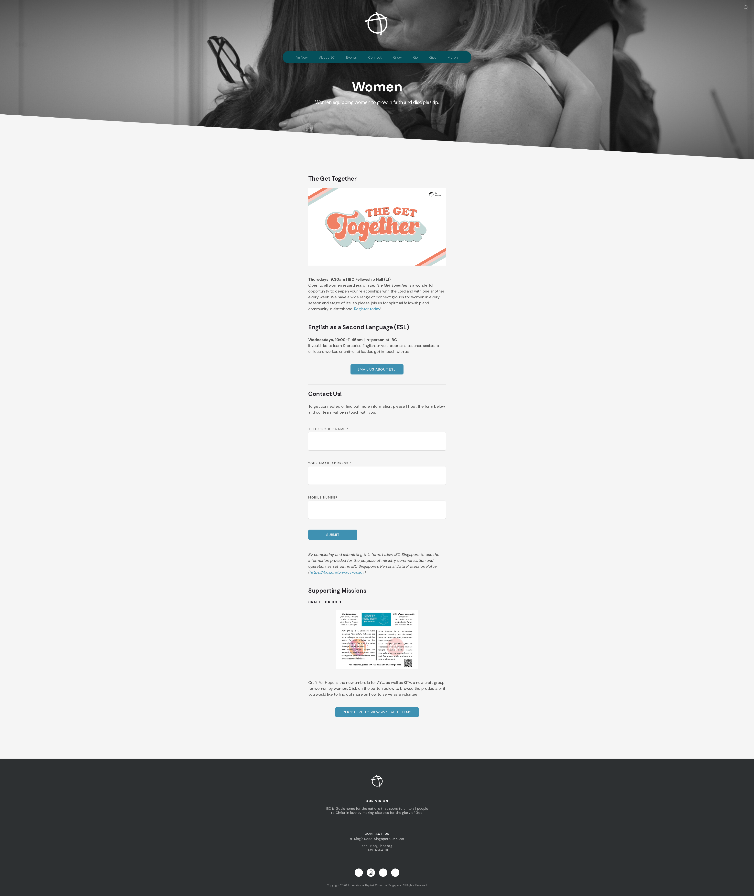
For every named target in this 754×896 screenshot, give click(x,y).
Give (432, 57)
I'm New (302, 57)
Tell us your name (328, 429)
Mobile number (323, 497)
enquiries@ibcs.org (376, 846)
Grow (397, 57)
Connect (375, 57)
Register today (367, 308)
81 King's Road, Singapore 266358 (377, 838)
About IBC (327, 57)
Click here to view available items (377, 712)
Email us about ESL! (377, 369)
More (452, 57)
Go (415, 57)
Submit (332, 534)
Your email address (330, 463)
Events (351, 57)
